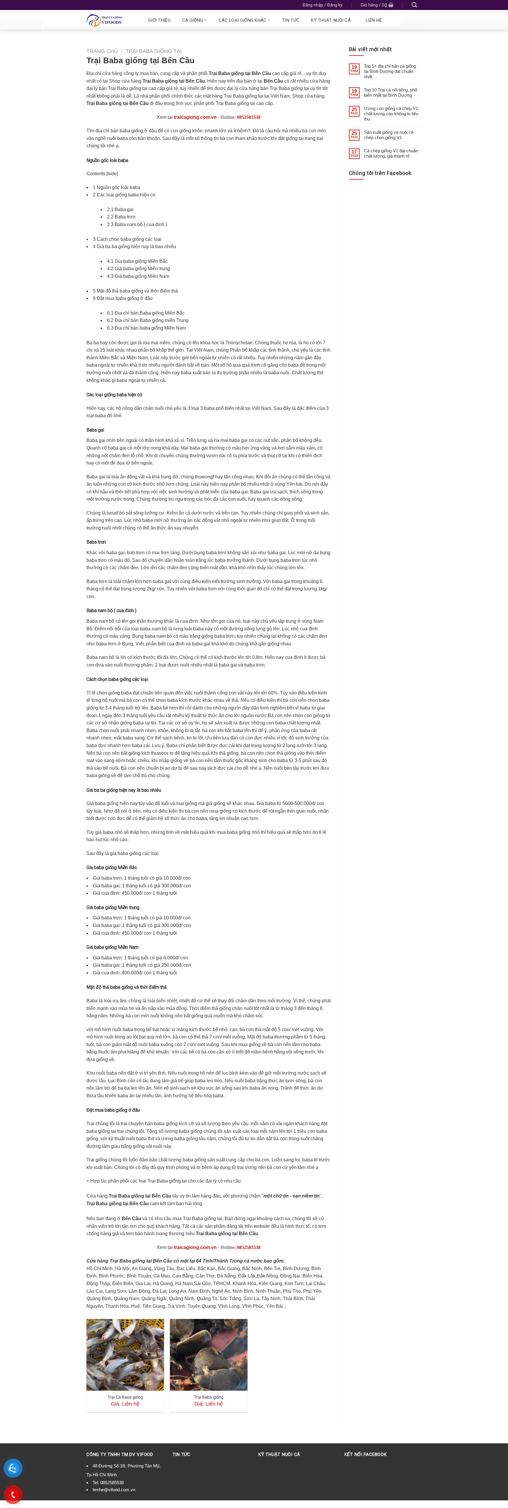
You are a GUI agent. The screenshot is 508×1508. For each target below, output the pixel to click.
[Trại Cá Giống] (110, 20)
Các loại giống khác (243, 20)
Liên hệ (374, 20)
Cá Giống (192, 20)
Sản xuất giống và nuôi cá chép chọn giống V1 (388, 135)
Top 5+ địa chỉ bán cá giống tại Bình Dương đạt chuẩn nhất (390, 71)
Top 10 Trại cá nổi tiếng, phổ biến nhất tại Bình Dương (390, 92)
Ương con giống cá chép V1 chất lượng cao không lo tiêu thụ (391, 113)
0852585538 (248, 117)
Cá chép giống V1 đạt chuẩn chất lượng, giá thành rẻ (391, 153)
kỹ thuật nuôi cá (331, 20)
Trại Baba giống (208, 1397)
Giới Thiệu (159, 20)
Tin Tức (290, 20)
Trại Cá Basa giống (125, 1397)
